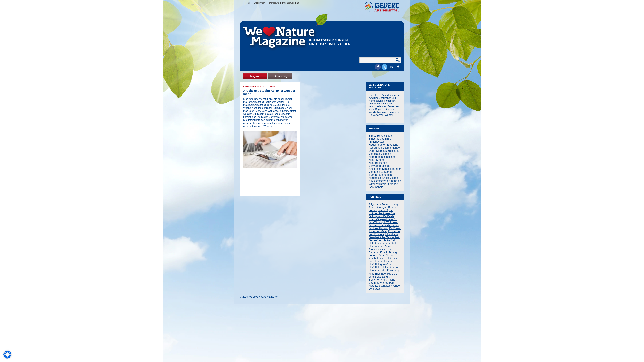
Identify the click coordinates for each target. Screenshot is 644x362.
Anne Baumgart (378, 207)
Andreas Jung (389, 204)
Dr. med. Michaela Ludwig (384, 225)
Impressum (274, 3)
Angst (385, 177)
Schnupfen (385, 174)
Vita (371, 153)
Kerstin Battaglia (390, 252)
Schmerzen (381, 180)
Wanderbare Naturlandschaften (382, 284)
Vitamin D (385, 138)
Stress (372, 135)
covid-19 (383, 210)
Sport (389, 135)
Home (247, 3)
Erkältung (392, 144)
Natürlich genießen (380, 264)
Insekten (391, 156)
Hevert (381, 135)
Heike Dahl (389, 240)
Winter (373, 184)
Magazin (255, 76)
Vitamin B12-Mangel (381, 171)
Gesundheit (376, 187)
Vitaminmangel (391, 147)
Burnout (373, 174)
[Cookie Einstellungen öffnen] (7, 357)
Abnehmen (375, 147)
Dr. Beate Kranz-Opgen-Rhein (381, 218)
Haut (377, 153)
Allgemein (375, 204)
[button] (378, 67)
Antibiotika (375, 168)
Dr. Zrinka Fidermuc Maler (385, 230)
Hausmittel (375, 177)
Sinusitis (374, 138)
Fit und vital (391, 234)
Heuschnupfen (377, 144)
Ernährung (395, 180)
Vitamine (386, 153)
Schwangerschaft (379, 165)
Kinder (380, 159)
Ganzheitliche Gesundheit (384, 237)
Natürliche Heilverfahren (383, 267)
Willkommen (259, 3)
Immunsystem (377, 141)
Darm (372, 150)
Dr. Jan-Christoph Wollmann (383, 221)
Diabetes (381, 150)
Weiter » (268, 126)
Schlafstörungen (391, 168)
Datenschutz (288, 3)
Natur (372, 159)
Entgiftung (393, 150)
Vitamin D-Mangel (388, 184)
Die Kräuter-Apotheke (381, 212)
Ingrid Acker (384, 246)
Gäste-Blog (280, 76)
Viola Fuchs (388, 279)
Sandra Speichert (379, 278)
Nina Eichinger (378, 273)
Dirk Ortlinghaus (382, 215)
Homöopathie (377, 156)
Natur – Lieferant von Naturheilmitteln (383, 260)
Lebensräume (252, 86)
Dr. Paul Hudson (378, 228)
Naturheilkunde (378, 162)
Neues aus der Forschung (384, 270)
